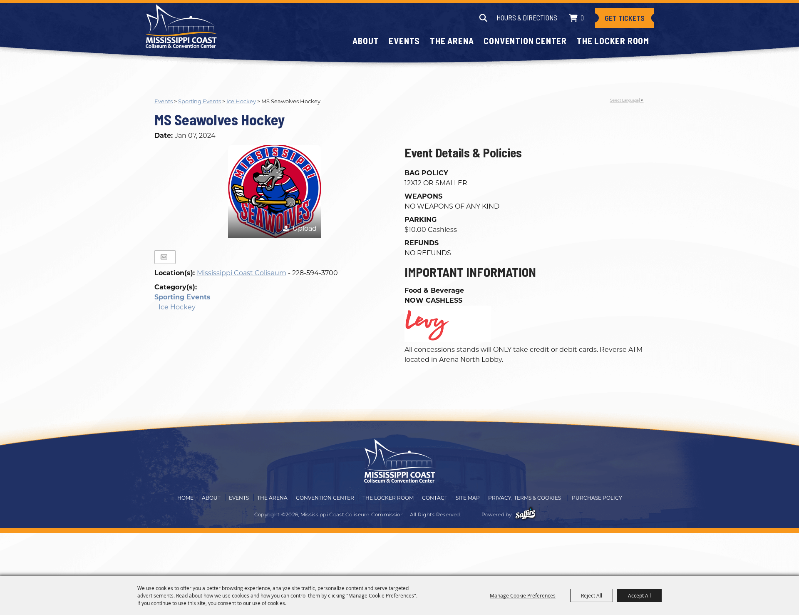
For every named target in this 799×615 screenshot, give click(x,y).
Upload (305, 228)
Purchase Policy (597, 498)
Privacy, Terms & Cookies (524, 498)
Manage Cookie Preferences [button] (523, 595)
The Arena (452, 40)
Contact (434, 498)
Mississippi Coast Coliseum (241, 273)
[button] (274, 191)
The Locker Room (613, 40)
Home (185, 498)
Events (404, 40)
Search (483, 18)
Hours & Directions (526, 17)
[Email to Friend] (164, 257)
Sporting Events (199, 101)
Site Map (468, 498)
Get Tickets (625, 17)
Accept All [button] (639, 595)
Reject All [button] (591, 595)
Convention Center (525, 40)
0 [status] (582, 17)
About (365, 40)
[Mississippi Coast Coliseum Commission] (181, 26)
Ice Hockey (241, 101)
